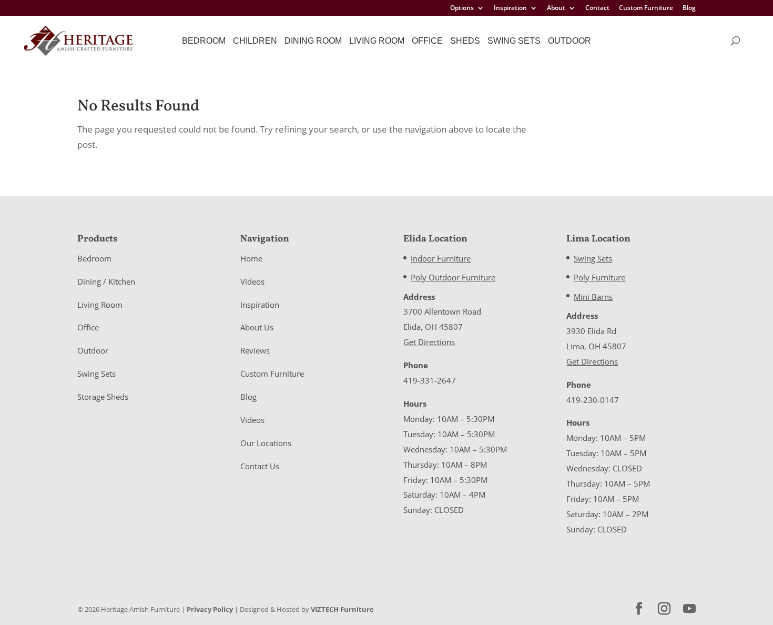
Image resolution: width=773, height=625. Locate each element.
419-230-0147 (592, 400)
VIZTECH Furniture (342, 609)
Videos (252, 281)
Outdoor (569, 40)
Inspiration (510, 8)
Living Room (376, 40)
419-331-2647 (429, 380)
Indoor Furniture (441, 258)
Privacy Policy (210, 609)
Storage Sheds (102, 396)
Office (427, 40)
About (556, 8)
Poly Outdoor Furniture (453, 277)
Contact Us (259, 466)
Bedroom (204, 40)
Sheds (465, 40)
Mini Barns (593, 296)
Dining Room (313, 40)
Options (462, 8)
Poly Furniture (599, 277)
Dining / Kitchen (106, 281)
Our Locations (265, 443)
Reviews (255, 350)
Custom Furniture (646, 8)
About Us (256, 327)
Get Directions (429, 342)
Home (251, 258)
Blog (689, 8)
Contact (597, 8)
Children (255, 40)
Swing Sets (514, 40)
